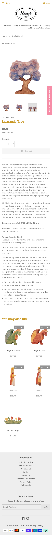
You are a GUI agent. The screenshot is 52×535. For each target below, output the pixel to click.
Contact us (26, 469)
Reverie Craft (18, 526)
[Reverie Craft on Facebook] (23, 519)
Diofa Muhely (17, 36)
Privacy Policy (26, 482)
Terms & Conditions (26, 479)
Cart (48, 3)
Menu (7, 3)
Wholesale (26, 485)
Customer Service (26, 465)
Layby (26, 472)
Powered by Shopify (34, 526)
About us (26, 475)
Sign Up (45, 507)
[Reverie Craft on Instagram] (27, 519)
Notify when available (49, 100)
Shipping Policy (26, 462)
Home (4, 36)
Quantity (6, 139)
